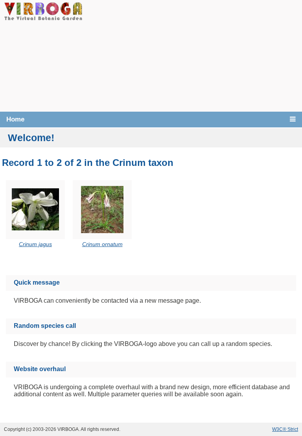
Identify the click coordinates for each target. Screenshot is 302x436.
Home (15, 119)
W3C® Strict (285, 429)
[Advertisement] (192, 55)
